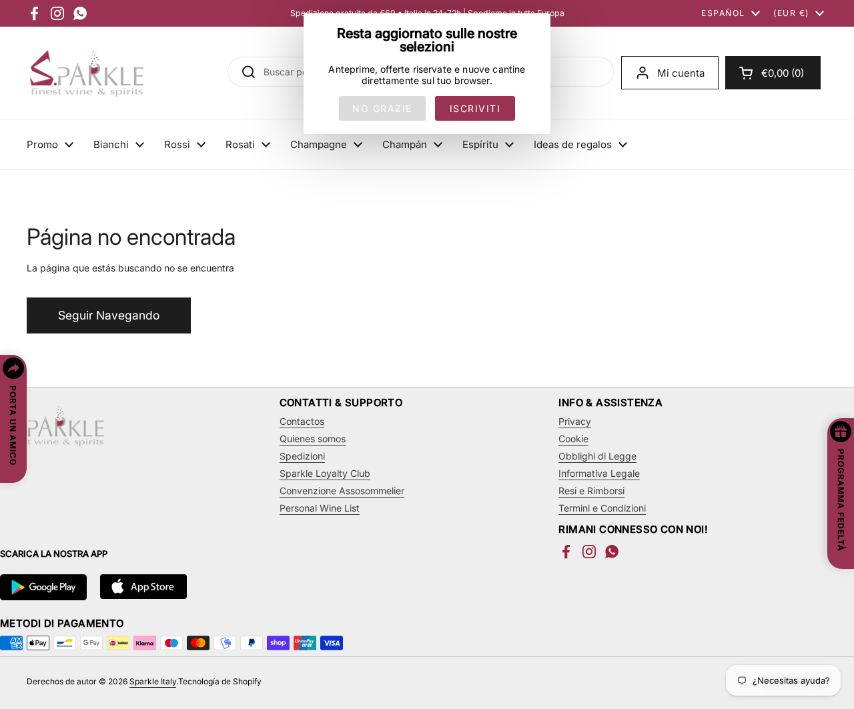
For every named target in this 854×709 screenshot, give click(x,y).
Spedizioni (302, 456)
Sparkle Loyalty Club (325, 473)
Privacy (574, 421)
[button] (773, 72)
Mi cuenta (681, 73)
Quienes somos (313, 438)
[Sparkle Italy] (87, 73)
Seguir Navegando (108, 315)
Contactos (302, 421)
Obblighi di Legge (597, 456)
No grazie (382, 108)
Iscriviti (475, 108)
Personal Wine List (320, 508)
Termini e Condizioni (602, 508)
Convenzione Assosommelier (342, 490)
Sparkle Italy (152, 681)
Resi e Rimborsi (591, 490)
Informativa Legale (599, 473)
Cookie (573, 438)
